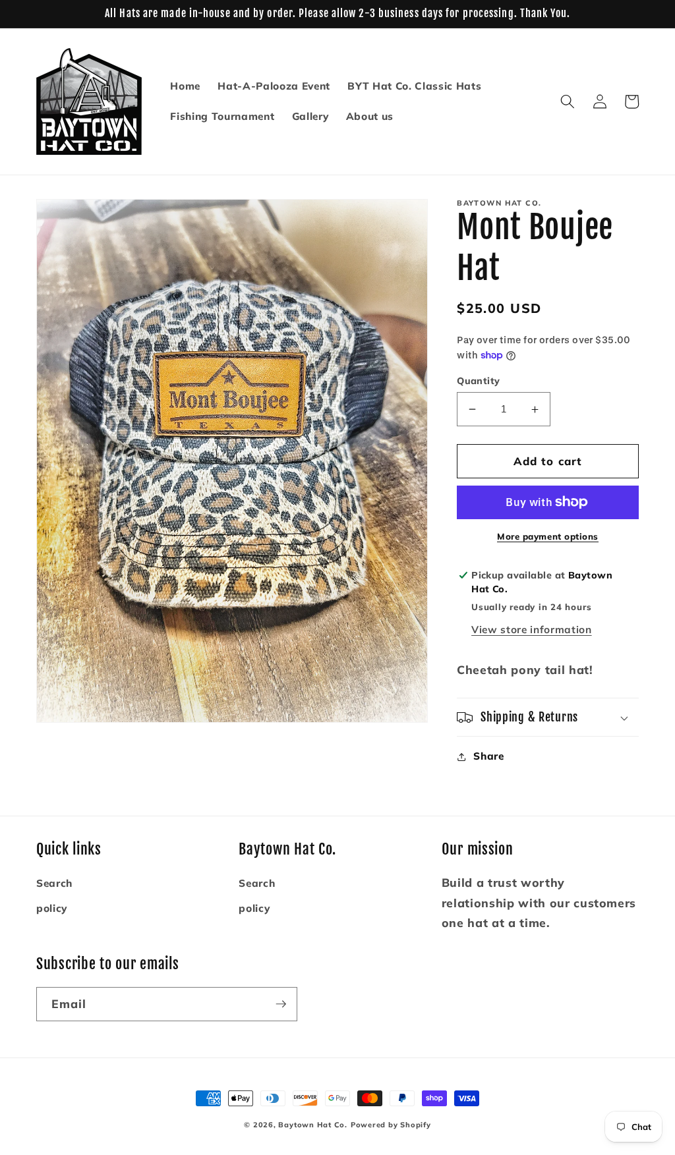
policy (51, 908)
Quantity (478, 381)
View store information (531, 629)
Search (54, 883)
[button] (567, 101)
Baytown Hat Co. (312, 1124)
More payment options (548, 536)
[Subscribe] (281, 1004)
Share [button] (488, 756)
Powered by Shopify (391, 1124)
